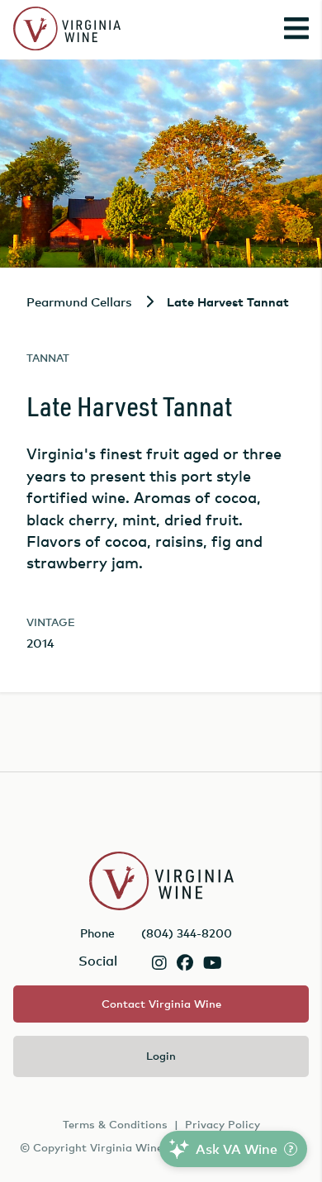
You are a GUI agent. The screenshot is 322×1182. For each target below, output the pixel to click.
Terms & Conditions (115, 1124)
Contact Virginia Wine (161, 1003)
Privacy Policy (222, 1124)
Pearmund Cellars (79, 301)
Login (161, 1055)
